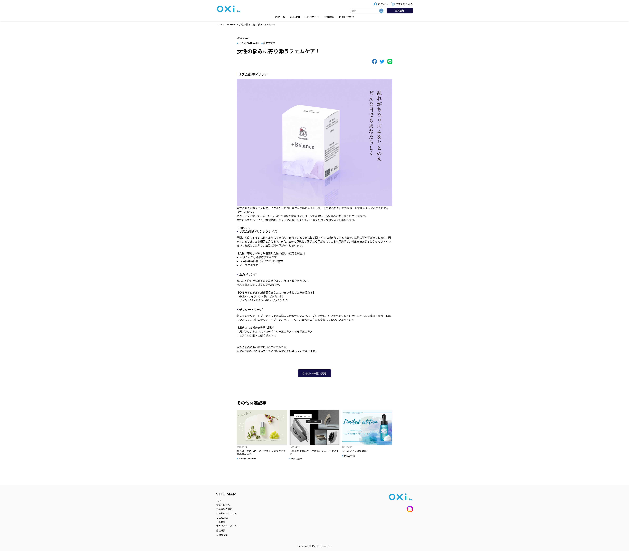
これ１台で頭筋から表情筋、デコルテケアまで (314, 452)
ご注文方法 (222, 517)
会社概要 (329, 17)
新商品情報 (269, 42)
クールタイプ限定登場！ (355, 451)
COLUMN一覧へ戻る (314, 373)
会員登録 (399, 10)
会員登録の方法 (224, 509)
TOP (218, 500)
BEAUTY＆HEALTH (249, 42)
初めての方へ (223, 504)
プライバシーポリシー (227, 526)
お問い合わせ (346, 17)
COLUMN (295, 17)
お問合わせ (222, 534)
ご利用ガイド (312, 17)
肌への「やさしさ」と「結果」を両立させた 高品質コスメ (261, 452)
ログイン (383, 4)
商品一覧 (280, 17)
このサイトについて (226, 513)
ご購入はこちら (404, 4)
